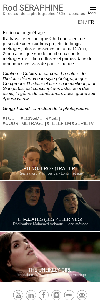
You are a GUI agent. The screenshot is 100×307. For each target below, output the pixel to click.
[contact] (82, 299)
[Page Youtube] (18, 299)
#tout (10, 118)
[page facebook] (43, 299)
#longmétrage (39, 118)
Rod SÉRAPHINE (33, 7)
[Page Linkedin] (30, 299)
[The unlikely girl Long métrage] (50, 280)
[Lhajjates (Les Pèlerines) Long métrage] (50, 229)
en (81, 22)
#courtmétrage (23, 123)
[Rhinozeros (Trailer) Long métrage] (50, 179)
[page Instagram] (56, 299)
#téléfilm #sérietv (70, 123)
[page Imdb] (69, 299)
